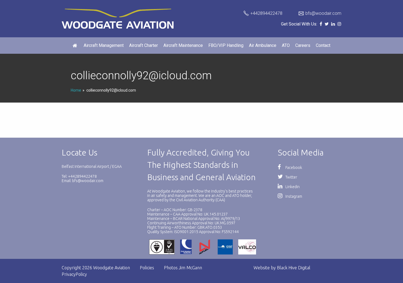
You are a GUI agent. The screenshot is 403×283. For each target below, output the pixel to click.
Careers (302, 45)
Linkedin (292, 187)
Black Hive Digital (293, 267)
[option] (163, 246)
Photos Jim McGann (183, 267)
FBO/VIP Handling (225, 45)
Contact (323, 45)
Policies (147, 267)
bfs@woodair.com (323, 13)
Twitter (291, 177)
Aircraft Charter (143, 45)
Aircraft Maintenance (183, 45)
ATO (286, 45)
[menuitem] (75, 45)
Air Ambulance (262, 45)
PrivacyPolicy (74, 274)
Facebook (293, 167)
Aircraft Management (104, 45)
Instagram (293, 196)
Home (76, 90)
